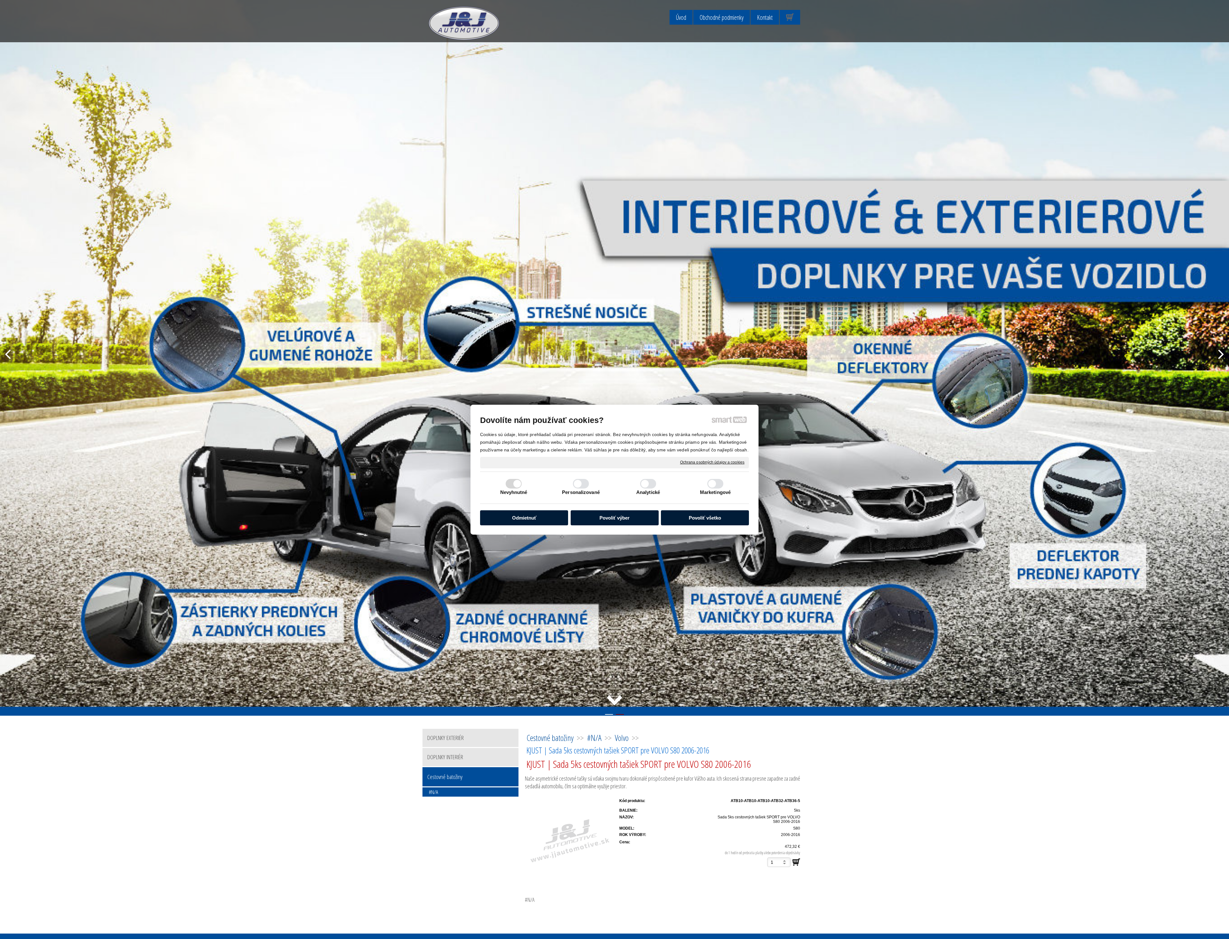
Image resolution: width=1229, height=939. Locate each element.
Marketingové (715, 492)
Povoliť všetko (705, 517)
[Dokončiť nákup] (790, 17)
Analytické (648, 492)
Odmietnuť (524, 517)
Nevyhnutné (513, 492)
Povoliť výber (614, 517)
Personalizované (581, 492)
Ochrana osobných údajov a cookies (712, 462)
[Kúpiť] (796, 862)
